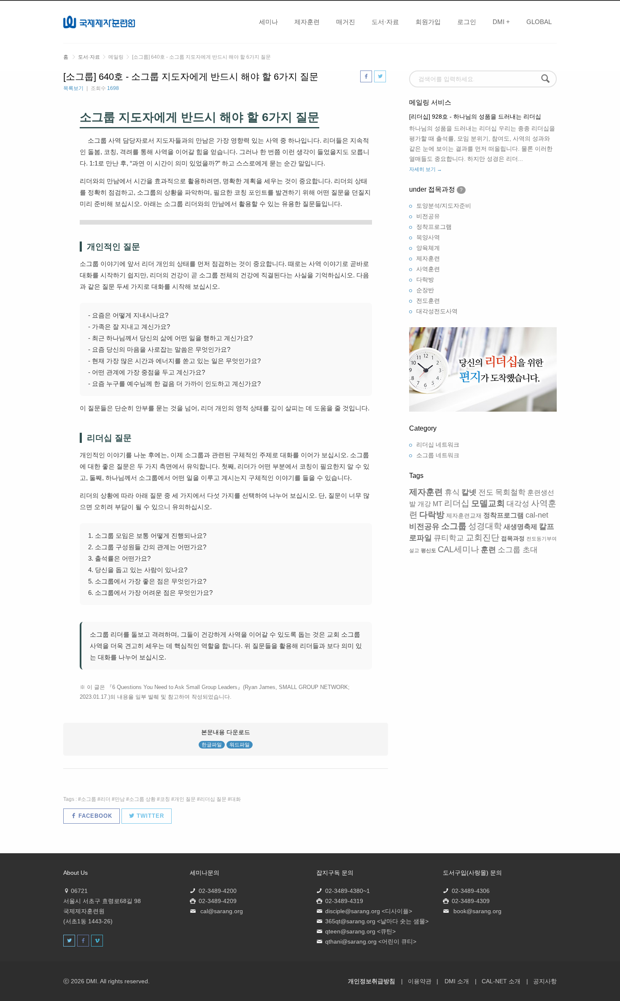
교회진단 (482, 537)
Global (539, 21)
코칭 (165, 799)
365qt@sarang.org (350, 921)
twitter (149, 816)
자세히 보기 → (425, 169)
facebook (94, 816)
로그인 (466, 21)
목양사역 (428, 237)
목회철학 (510, 492)
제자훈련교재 (464, 515)
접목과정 (513, 538)
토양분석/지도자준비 (443, 205)
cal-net (537, 515)
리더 (105, 799)
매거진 (345, 21)
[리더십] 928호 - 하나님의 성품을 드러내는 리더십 (475, 116)
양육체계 (428, 247)
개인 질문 (185, 799)
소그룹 (88, 799)
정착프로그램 (434, 226)
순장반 (425, 290)
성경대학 (485, 526)
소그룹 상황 (142, 799)
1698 (113, 88)
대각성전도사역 (437, 311)
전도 (485, 492)
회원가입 (428, 21)
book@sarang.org (477, 911)
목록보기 (73, 88)
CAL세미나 (458, 549)
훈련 (488, 549)
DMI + (501, 21)
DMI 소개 (457, 981)
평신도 (428, 550)
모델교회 (488, 503)
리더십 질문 (213, 799)
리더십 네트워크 (437, 444)
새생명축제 (520, 526)
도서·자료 (385, 21)
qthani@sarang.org (351, 941)
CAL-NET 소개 (501, 981)
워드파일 (239, 745)
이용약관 (419, 981)
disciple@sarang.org (352, 911)
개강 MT (430, 503)
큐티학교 (449, 538)
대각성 (518, 503)
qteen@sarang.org (350, 931)
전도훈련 (428, 300)
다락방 (425, 279)
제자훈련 (307, 21)
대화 (236, 799)
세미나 (268, 21)
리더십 (456, 503)
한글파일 (212, 745)
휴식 (452, 492)
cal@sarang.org (221, 911)
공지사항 (545, 981)
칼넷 (469, 492)
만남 (120, 799)
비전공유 (428, 216)
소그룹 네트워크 (437, 455)
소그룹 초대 (518, 549)
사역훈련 (428, 269)
